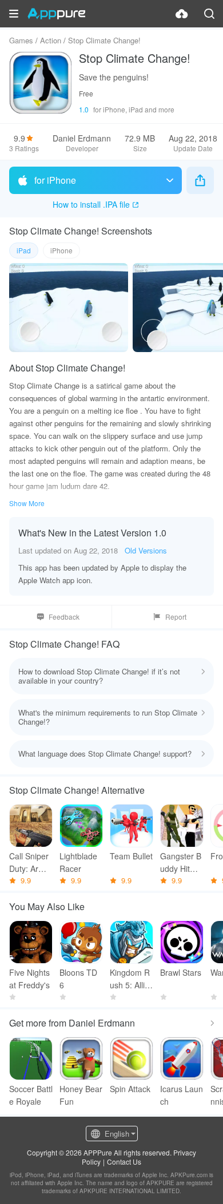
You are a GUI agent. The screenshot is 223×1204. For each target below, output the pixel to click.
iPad (24, 250)
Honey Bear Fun (80, 1095)
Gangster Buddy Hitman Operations (181, 862)
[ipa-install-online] (182, 13)
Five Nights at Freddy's (29, 979)
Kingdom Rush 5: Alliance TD (130, 979)
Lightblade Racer (78, 862)
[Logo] (56, 13)
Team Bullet (131, 856)
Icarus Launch (181, 1095)
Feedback (64, 616)
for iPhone (55, 180)
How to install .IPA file (91, 204)
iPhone (61, 250)
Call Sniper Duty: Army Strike (29, 862)
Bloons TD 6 (78, 979)
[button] (13, 13)
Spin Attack (130, 1088)
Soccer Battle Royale (31, 1095)
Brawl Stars (180, 972)
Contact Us (124, 1161)
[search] (209, 13)
